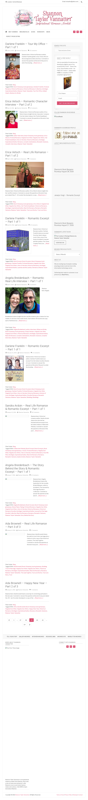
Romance (20, 142)
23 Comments (33, 50)
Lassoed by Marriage (41, 511)
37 (20, 620)
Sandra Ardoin (21, 457)
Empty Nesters (29, 331)
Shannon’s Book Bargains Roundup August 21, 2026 (64, 224)
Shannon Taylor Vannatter (25, 91)
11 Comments (36, 352)
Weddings (36, 397)
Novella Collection (10, 513)
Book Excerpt (18, 261)
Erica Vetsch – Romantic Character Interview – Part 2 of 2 (26, 103)
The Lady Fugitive (26, 572)
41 (42, 620)
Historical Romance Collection (33, 89)
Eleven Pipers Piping (18, 507)
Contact (80, 795)
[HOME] (6, 32)
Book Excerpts (26, 261)
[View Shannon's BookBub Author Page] (67, 119)
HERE (21, 787)
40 (37, 620)
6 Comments (32, 284)
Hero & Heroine (21, 140)
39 (31, 620)
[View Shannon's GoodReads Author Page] (67, 135)
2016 (15, 606)
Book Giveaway (18, 87)
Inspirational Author (11, 91)
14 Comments (34, 225)
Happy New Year (34, 609)
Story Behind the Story (27, 515)
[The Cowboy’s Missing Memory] (67, 237)
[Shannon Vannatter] (44, 26)
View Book (60, 242)
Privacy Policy (68, 795)
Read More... (65, 274)
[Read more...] (38, 63)
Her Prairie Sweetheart (28, 206)
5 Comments (34, 530)
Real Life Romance (29, 208)
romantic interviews (11, 144)
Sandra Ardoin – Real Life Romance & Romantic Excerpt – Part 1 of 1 (26, 407)
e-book (24, 450)
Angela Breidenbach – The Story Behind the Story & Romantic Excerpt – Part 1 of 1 (24, 468)
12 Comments (33, 108)
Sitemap (75, 795)
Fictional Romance (15, 137)
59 (24, 624)
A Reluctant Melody (19, 448)
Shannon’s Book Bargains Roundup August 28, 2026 (64, 170)
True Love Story (42, 210)
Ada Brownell (18, 566)
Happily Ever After (26, 137)
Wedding (29, 397)
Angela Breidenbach (20, 329)
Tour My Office (37, 91)
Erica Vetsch (37, 204)
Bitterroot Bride (41, 329)
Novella (29, 395)
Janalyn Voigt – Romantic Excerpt (67, 195)
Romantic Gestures (42, 142)
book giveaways (28, 87)
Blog (14, 85)
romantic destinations (30, 142)
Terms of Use (60, 795)
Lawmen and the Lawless (25, 267)
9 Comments (32, 159)
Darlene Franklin (38, 87)
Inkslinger (45, 89)
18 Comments (35, 412)
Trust (10, 575)
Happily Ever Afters (39, 137)
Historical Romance (17, 89)
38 (26, 620)
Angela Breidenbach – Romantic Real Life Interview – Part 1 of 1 (24, 279)
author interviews (19, 135)
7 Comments (34, 589)
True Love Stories (32, 210)
